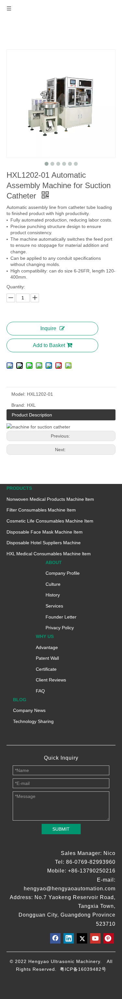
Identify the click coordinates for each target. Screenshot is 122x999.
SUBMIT (61, 829)
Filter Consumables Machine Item (41, 509)
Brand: (18, 405)
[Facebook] (55, 938)
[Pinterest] (108, 938)
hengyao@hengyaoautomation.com (69, 888)
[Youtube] (95, 938)
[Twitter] (82, 938)
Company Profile (63, 573)
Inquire (48, 328)
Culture (53, 584)
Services (54, 605)
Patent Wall (47, 658)
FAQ (40, 690)
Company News (29, 710)
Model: (18, 394)
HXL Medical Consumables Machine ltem (49, 553)
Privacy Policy (60, 627)
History (53, 594)
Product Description (32, 414)
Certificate (46, 669)
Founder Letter (61, 617)
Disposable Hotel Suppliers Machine (44, 542)
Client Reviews (51, 679)
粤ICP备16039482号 (83, 969)
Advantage (47, 647)
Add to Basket (49, 345)
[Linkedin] (68, 938)
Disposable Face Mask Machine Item (45, 532)
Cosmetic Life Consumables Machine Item (50, 521)
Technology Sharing (33, 721)
